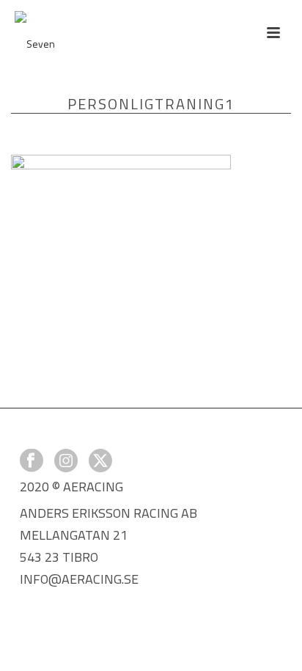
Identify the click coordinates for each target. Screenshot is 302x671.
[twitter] (100, 461)
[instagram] (66, 461)
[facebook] (31, 461)
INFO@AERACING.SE (79, 579)
